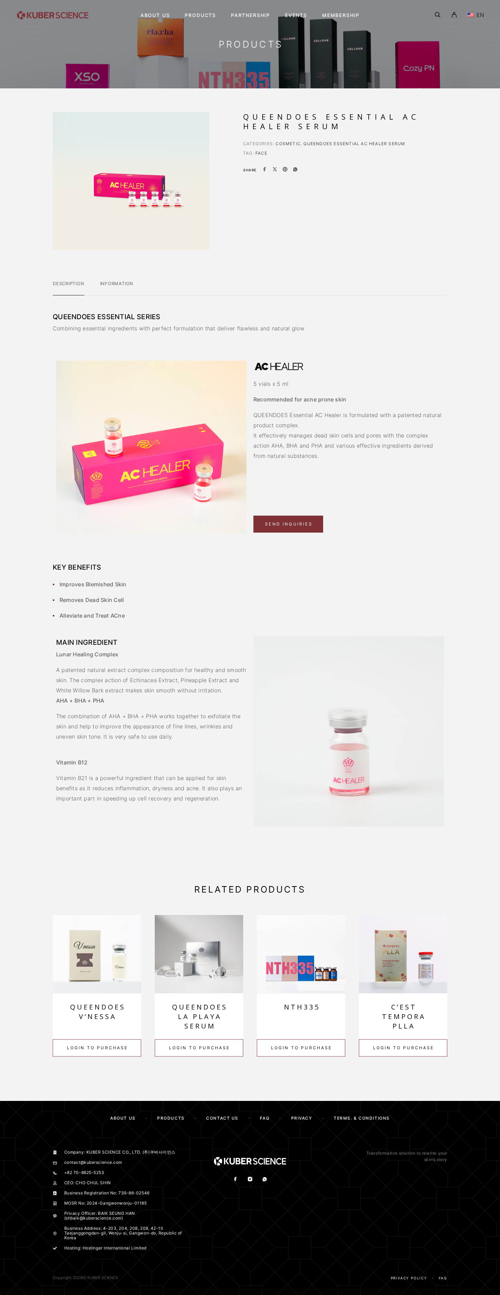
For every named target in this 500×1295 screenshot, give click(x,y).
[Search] (437, 15)
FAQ (264, 1118)
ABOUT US (122, 1118)
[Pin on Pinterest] (285, 170)
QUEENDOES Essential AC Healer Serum (354, 143)
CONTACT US (222, 1118)
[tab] (68, 287)
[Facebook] (235, 1179)
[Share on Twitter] (275, 170)
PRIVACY (301, 1118)
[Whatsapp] (264, 1179)
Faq (443, 1278)
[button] (288, 524)
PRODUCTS (170, 1118)
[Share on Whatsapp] (295, 170)
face (261, 153)
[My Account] (454, 15)
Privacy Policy (409, 1278)
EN (479, 15)
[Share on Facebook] (265, 170)
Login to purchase (97, 1047)
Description (68, 283)
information (117, 283)
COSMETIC (288, 143)
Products (200, 15)
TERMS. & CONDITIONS (362, 1118)
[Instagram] (250, 1179)
